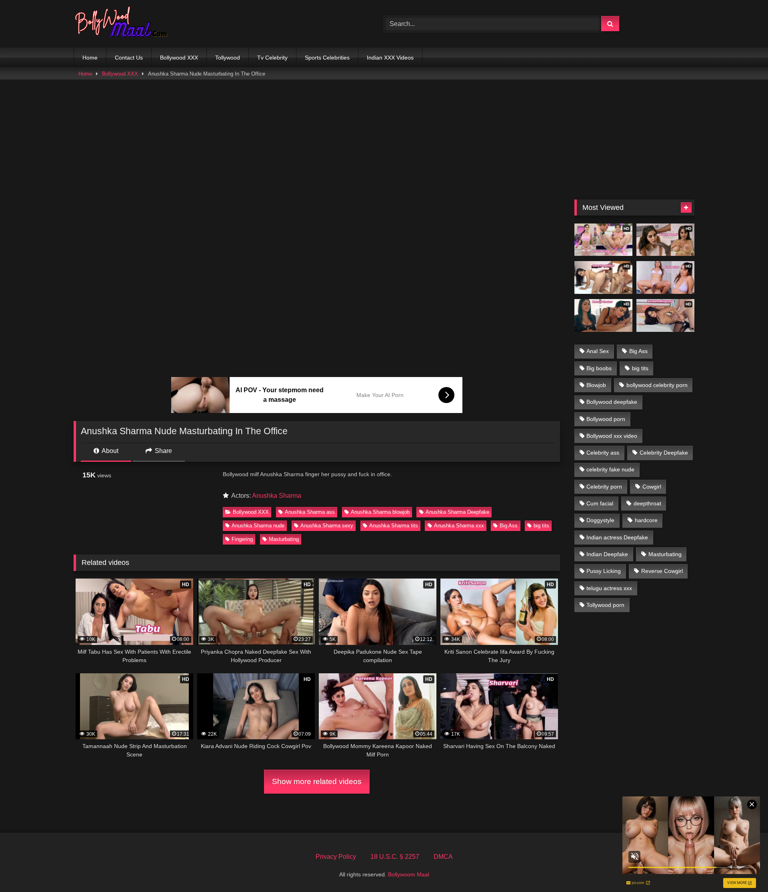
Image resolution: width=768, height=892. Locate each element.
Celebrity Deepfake (664, 452)
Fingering (242, 539)
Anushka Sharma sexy (326, 526)
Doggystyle (600, 520)
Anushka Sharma (276, 495)
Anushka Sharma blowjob (380, 512)
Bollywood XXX (179, 57)
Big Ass (509, 526)
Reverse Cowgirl (662, 571)
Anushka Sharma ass (310, 512)
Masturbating (284, 539)
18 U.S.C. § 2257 (394, 856)
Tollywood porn (605, 605)
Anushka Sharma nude (258, 526)
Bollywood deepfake (611, 402)
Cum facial (599, 503)
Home (90, 57)
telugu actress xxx (609, 588)
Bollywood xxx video (611, 436)
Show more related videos (317, 781)
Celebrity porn (604, 486)
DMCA (443, 856)
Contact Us (129, 57)
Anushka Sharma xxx (459, 526)
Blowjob (596, 385)
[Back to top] (743, 868)
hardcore (646, 520)
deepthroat (647, 503)
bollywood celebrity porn (657, 385)
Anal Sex (597, 351)
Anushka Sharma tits (393, 526)
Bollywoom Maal (408, 874)
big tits (541, 526)
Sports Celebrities (327, 57)
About (109, 450)
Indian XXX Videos (390, 57)
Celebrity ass (602, 452)
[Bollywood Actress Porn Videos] (123, 23)
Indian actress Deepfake (617, 537)
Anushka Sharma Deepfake (457, 512)
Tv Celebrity (272, 57)
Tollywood (227, 57)
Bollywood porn (605, 419)
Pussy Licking (603, 571)
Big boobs (599, 368)
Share (162, 450)
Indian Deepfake (607, 554)
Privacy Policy (336, 856)
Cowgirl (651, 486)
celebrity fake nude (610, 469)
